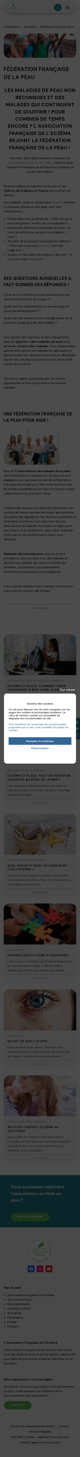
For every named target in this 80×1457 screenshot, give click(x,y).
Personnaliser (40, 748)
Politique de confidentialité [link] (40, 753)
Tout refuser (67, 689)
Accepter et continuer (40, 740)
